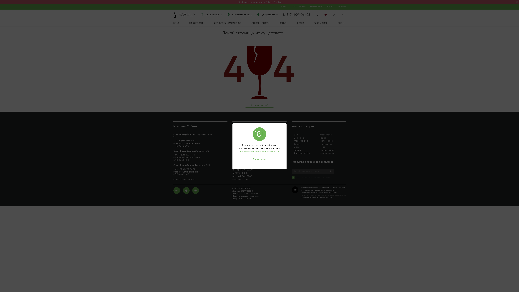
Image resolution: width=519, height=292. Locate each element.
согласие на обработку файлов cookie (259, 151)
